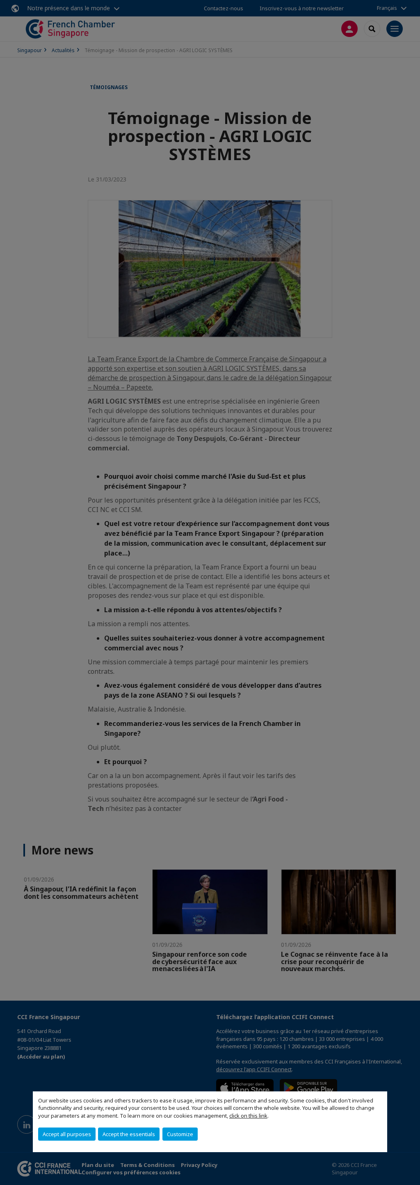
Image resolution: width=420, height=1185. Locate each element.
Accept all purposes (67, 1134)
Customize (180, 1134)
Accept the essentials (129, 1134)
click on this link (248, 1115)
